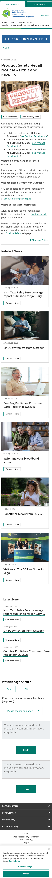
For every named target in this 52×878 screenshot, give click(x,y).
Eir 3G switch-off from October (23, 348)
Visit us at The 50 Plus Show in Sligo (23, 571)
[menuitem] (12, 4)
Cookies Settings (26, 840)
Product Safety (13, 233)
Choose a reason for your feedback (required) (23, 699)
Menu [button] (44, 15)
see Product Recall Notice (34, 136)
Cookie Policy (14, 861)
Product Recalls (39, 214)
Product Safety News (30, 117)
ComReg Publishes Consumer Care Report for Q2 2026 (23, 405)
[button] (26, 39)
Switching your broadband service (21, 460)
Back (7, 47)
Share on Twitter (40, 240)
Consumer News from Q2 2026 (23, 514)
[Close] (49, 849)
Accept (26, 873)
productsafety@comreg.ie (17, 198)
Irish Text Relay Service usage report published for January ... (24, 294)
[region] (26, 861)
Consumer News (10, 117)
